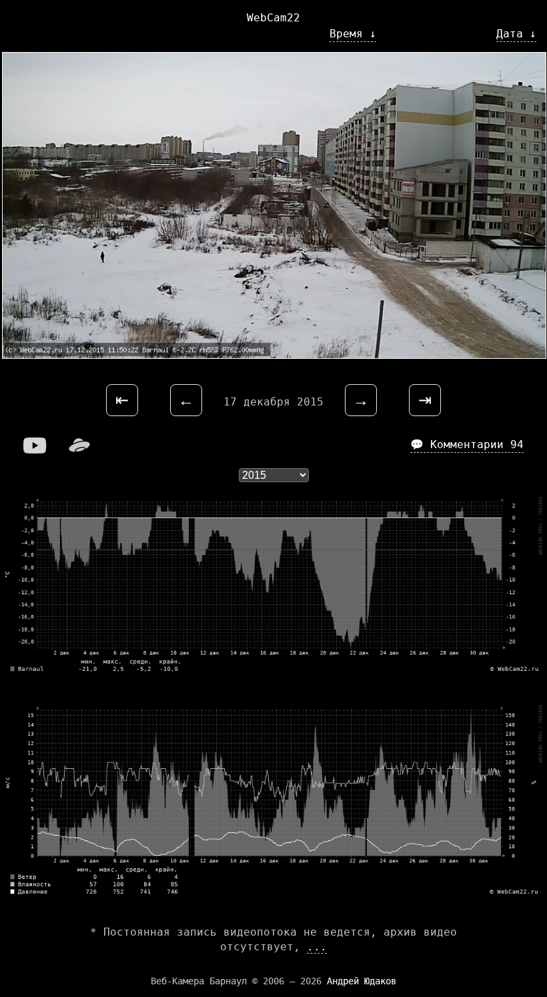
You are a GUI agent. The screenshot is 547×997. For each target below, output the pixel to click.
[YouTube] (35, 449)
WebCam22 (273, 17)
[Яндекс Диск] (79, 449)
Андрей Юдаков (361, 981)
